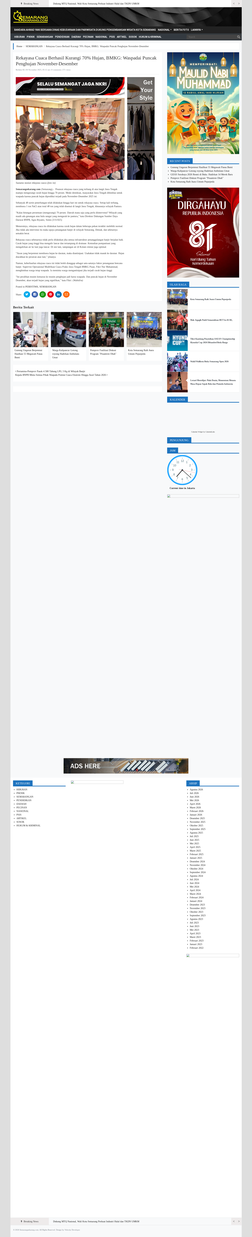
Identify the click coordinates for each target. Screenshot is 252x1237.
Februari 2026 (196, 811)
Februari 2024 (196, 897)
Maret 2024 (195, 894)
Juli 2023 (194, 922)
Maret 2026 (195, 807)
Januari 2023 (196, 944)
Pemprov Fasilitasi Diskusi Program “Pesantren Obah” (197, 178)
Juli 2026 (194, 793)
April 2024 (195, 890)
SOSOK (133, 36)
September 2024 (198, 872)
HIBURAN (19, 36)
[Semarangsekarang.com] (30, 17)
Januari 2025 (196, 858)
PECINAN (88, 36)
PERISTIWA (31, 286)
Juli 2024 (194, 879)
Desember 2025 (197, 818)
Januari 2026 (196, 814)
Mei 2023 (194, 930)
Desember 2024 (197, 861)
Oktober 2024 (196, 868)
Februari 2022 (196, 948)
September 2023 (198, 915)
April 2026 (195, 804)
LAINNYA (196, 29)
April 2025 (195, 847)
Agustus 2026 (196, 789)
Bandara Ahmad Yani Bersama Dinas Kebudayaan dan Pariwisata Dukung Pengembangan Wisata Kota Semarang (85, 29)
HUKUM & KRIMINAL (150, 36)
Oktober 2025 (196, 825)
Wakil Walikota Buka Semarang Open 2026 (209, 361)
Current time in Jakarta (182, 488)
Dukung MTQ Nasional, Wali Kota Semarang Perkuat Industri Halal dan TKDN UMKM (96, 3)
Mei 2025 (194, 843)
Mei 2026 (194, 800)
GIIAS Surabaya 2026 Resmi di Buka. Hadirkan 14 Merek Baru (202, 174)
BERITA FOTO (181, 29)
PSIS (112, 36)
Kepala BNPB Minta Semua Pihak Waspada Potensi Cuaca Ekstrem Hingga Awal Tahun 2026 (61, 375)
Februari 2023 (196, 940)
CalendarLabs (210, 432)
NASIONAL (164, 29)
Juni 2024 (194, 883)
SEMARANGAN (45, 36)
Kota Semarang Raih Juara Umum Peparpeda (192, 181)
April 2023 (195, 933)
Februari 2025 (196, 854)
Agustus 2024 (196, 876)
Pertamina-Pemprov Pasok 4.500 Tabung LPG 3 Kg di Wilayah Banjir (50, 371)
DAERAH (76, 36)
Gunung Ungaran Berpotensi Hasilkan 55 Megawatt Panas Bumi (28, 354)
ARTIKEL (122, 36)
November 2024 (197, 865)
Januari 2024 (196, 901)
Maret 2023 (195, 937)
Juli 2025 (194, 836)
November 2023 (197, 908)
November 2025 (197, 822)
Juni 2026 (194, 796)
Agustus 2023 (196, 919)
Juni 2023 (194, 926)
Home (19, 46)
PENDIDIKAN (62, 36)
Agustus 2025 (196, 832)
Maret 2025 (195, 850)
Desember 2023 (197, 904)
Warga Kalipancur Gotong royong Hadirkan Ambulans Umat (65, 354)
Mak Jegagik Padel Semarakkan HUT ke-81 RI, (211, 320)
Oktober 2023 (196, 912)
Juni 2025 (194, 840)
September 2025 (198, 829)
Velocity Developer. (72, 1230)
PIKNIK (31, 36)
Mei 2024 (194, 886)
